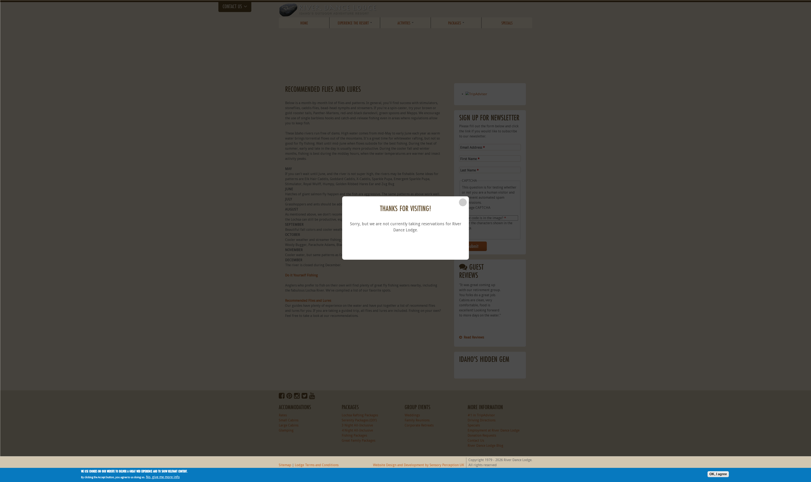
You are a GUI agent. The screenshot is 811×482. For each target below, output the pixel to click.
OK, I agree (718, 474)
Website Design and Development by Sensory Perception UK (418, 465)
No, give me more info (163, 477)
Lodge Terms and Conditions (317, 465)
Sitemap (285, 465)
